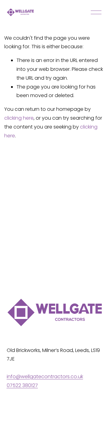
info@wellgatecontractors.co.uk (45, 376)
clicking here (19, 117)
